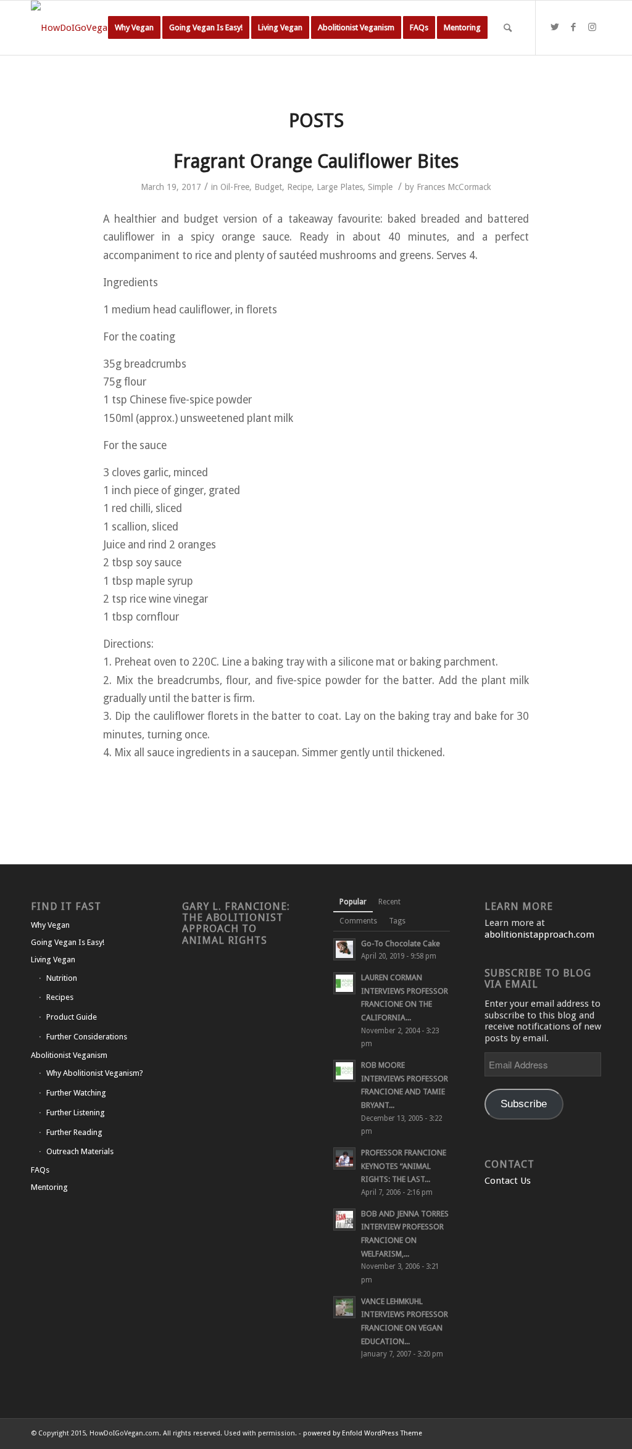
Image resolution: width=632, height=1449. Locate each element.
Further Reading (74, 1132)
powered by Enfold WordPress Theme (362, 1433)
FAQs (40, 1169)
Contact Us (507, 1180)
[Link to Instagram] (592, 27)
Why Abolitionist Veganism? (94, 1073)
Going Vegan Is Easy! (67, 942)
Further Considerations (86, 1036)
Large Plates (340, 187)
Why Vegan (50, 925)
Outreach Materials (80, 1151)
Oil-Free (234, 187)
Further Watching (76, 1092)
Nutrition (61, 978)
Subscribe (524, 1104)
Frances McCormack (454, 187)
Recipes (59, 997)
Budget (268, 187)
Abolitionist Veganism (69, 1055)
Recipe (299, 187)
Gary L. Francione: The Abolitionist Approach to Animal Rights (236, 923)
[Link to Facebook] (573, 27)
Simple (380, 187)
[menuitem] (134, 28)
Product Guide (71, 1017)
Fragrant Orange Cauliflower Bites (316, 161)
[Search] (508, 28)
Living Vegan (53, 959)
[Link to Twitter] (555, 27)
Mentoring (49, 1187)
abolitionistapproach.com (539, 934)
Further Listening (75, 1112)
